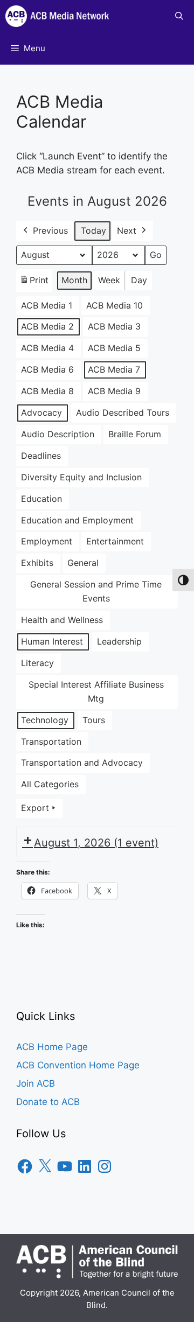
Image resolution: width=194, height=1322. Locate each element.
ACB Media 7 (114, 369)
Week (109, 280)
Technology (44, 720)
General (83, 562)
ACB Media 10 (114, 305)
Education (41, 498)
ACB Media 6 (47, 369)
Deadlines (41, 455)
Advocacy (41, 412)
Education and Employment (77, 520)
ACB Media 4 (47, 347)
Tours (93, 720)
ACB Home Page (52, 1046)
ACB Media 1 (46, 305)
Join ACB (35, 1083)
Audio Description (57, 434)
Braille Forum (134, 434)
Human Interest (52, 641)
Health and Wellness (62, 619)
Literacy (37, 662)
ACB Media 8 (47, 391)
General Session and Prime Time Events (96, 591)
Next (126, 230)
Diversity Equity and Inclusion (81, 477)
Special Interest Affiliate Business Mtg (96, 691)
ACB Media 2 (47, 326)
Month (74, 280)
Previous (50, 230)
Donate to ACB (48, 1101)
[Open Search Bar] (179, 16)
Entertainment (115, 541)
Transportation (51, 741)
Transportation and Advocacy (82, 762)
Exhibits (37, 562)
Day (139, 280)
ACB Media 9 (114, 391)
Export (35, 807)
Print (33, 283)
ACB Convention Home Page (78, 1065)
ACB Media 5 (114, 347)
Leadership (119, 641)
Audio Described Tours (122, 412)
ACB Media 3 (114, 326)
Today (93, 230)
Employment (46, 541)
